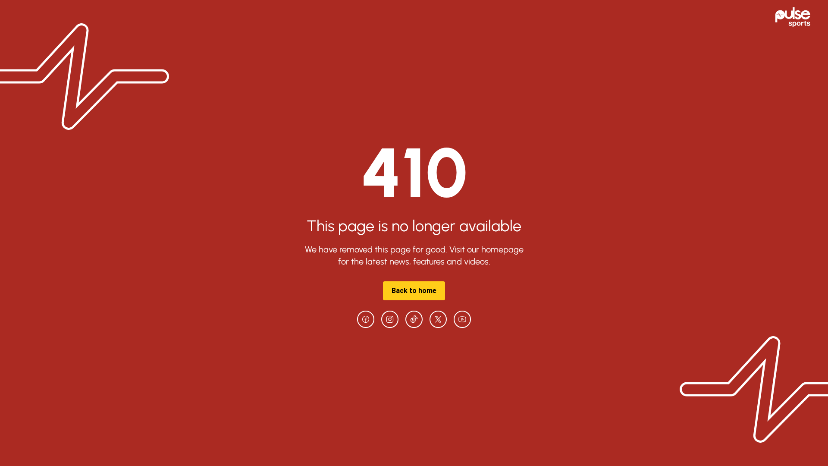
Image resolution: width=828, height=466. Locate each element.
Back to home (414, 291)
